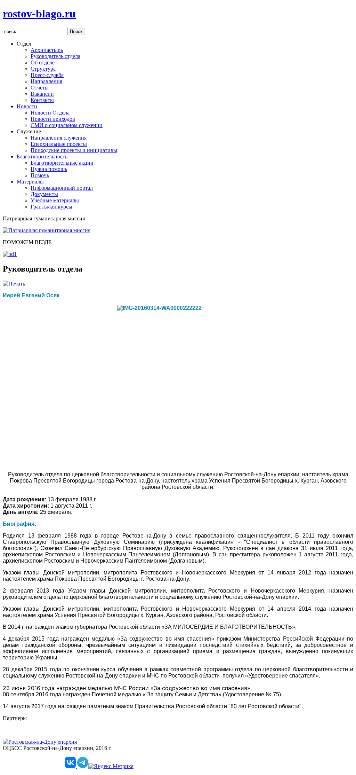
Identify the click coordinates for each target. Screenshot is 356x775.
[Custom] (71, 766)
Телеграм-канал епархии (32, 760)
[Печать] (14, 284)
